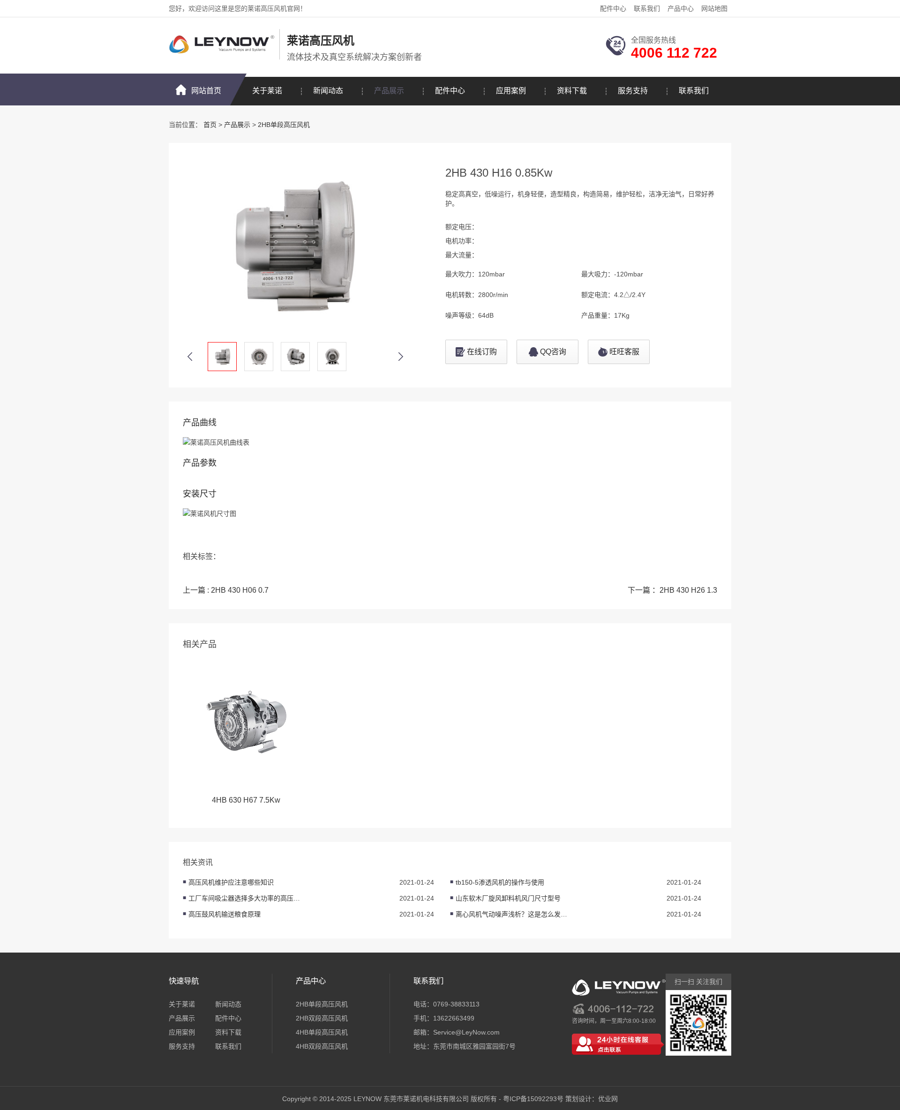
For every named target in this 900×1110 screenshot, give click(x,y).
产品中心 (681, 8)
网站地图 (714, 8)
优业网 (608, 1099)
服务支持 (633, 91)
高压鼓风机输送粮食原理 (224, 914)
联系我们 (647, 8)
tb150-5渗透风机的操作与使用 (500, 882)
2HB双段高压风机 (322, 1018)
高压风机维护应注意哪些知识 (231, 882)
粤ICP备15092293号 (533, 1099)
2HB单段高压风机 (284, 124)
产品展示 (389, 91)
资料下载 (572, 91)
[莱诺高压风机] (222, 44)
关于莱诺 (267, 91)
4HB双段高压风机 (322, 1046)
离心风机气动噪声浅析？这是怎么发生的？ (512, 914)
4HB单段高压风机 (322, 1032)
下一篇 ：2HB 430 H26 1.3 (672, 590)
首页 (210, 124)
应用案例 (511, 91)
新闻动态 (328, 91)
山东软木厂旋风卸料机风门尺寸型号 (508, 898)
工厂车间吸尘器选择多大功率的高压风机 (244, 898)
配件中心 (613, 8)
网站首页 (206, 91)
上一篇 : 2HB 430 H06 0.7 (226, 590)
